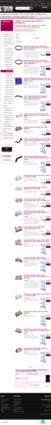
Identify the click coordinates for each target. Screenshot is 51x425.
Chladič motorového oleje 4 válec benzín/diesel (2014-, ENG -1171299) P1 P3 (36, 199)
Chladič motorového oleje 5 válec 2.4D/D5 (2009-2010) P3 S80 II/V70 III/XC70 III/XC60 (37, 240)
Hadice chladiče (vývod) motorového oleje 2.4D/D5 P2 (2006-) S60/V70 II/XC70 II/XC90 (37, 139)
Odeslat (48, 378)
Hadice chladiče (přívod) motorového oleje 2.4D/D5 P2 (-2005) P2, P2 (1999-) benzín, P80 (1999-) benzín (35, 97)
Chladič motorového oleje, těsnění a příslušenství (30, 26)
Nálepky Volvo (17, 404)
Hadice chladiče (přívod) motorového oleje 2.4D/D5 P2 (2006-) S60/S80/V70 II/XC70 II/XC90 (37, 158)
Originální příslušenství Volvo (18, 409)
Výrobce (18, 37)
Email (17, 373)
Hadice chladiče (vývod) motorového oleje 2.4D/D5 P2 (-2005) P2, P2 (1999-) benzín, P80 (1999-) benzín (37, 79)
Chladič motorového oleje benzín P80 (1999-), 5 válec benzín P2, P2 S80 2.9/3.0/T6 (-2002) (37, 115)
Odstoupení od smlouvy (45, 414)
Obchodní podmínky (6, 17)
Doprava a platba (41, 14)
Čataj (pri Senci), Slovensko (30, 1)
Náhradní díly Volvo (18, 399)
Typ (34, 34)
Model (17, 34)
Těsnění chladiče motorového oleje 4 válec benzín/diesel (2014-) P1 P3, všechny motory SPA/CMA (37, 47)
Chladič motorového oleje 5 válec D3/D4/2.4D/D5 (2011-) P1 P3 (34, 227)
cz (36, 3)
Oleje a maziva (17, 401)
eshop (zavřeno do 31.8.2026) (6, 1)
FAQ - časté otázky (29, 14)
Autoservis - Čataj (5, 14)
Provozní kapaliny (17, 402)
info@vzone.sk (19, 1)
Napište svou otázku (33, 373)
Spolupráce (15, 14)
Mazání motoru (36, 25)
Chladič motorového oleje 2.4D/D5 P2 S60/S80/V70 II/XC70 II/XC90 (35, 188)
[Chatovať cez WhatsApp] (43, 422)
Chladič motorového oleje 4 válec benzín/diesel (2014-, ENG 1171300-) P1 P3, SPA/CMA (37, 212)
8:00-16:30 (40, 1)
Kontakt (31, 17)
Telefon (18, 378)
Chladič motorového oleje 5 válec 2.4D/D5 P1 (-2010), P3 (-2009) (37, 176)
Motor (29, 25)
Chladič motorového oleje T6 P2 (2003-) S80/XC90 (36, 127)
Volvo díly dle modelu (21, 25)
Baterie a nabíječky (18, 407)
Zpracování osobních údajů (20, 17)
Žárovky (15, 405)
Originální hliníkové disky (19, 411)
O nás (21, 14)
